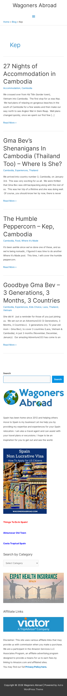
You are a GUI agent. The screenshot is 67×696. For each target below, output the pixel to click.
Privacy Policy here (35, 667)
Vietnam (7, 310)
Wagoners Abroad (35, 5)
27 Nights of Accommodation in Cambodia (29, 74)
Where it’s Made (29, 240)
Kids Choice (35, 307)
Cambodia (27, 88)
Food (17, 240)
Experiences (21, 170)
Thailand (33, 170)
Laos (45, 307)
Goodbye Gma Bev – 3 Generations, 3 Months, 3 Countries (31, 292)
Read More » (9, 123)
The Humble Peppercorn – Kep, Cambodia (28, 226)
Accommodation (11, 88)
